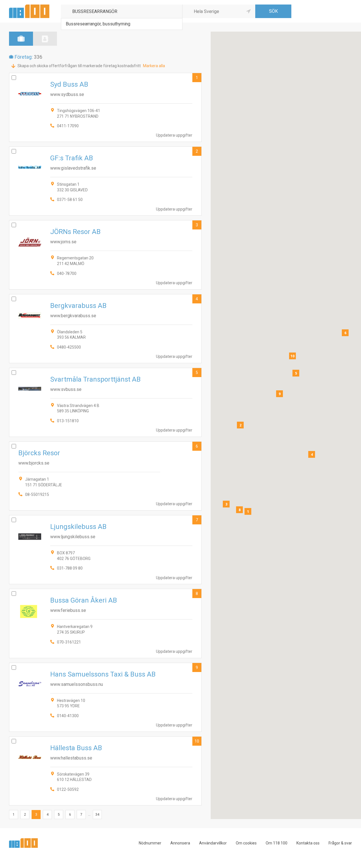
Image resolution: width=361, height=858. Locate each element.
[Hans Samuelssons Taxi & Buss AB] (105, 697)
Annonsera (180, 843)
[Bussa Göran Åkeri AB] (105, 623)
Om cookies (246, 843)
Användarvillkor (213, 843)
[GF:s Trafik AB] (105, 181)
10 (197, 741)
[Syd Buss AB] (105, 107)
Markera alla (154, 66)
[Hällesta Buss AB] (105, 771)
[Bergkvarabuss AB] (105, 328)
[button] (248, 511)
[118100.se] (29, 6)
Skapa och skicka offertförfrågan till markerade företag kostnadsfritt (79, 66)
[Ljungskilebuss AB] (105, 549)
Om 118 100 (276, 843)
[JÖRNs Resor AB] (105, 254)
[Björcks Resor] (105, 476)
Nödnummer (150, 843)
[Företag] (21, 39)
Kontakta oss (308, 843)
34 (97, 815)
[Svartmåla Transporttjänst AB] (105, 402)
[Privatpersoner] (45, 39)
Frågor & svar (340, 843)
